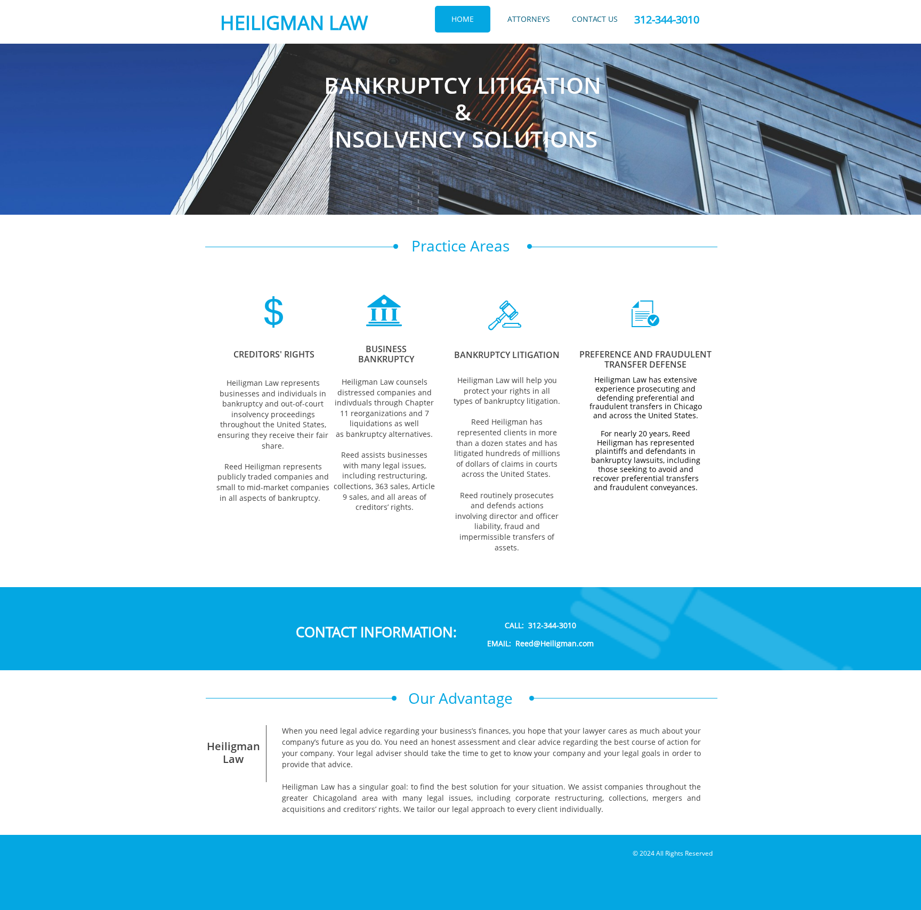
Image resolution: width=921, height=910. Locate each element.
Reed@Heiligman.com (554, 643)
